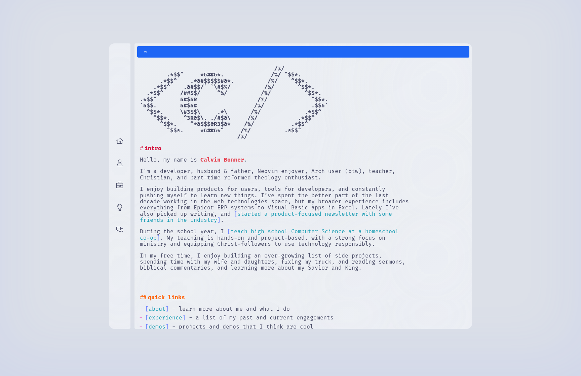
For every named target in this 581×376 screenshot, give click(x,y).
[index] (119, 142)
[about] (119, 164)
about (157, 309)
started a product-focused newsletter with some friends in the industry (266, 217)
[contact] (119, 231)
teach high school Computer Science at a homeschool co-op (269, 234)
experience (165, 317)
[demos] (119, 209)
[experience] (119, 186)
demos (157, 326)
